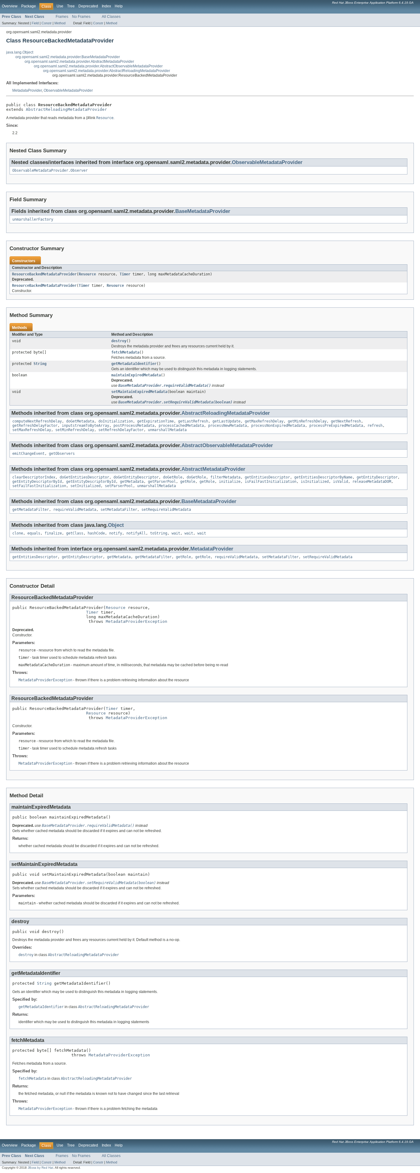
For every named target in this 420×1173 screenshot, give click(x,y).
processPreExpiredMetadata (336, 425)
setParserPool (119, 486)
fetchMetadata (125, 352)
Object (116, 525)
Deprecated (88, 6)
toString (158, 533)
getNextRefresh (346, 421)
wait (176, 533)
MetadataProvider (27, 90)
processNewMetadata (227, 425)
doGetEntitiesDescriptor (84, 477)
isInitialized (315, 481)
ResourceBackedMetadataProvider (44, 274)
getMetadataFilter (30, 509)
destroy (118, 341)
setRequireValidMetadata (166, 509)
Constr (47, 23)
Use (60, 6)
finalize (53, 533)
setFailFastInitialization (39, 486)
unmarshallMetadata (167, 430)
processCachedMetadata (181, 425)
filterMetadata (225, 477)
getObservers (62, 453)
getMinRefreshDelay (307, 421)
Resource (87, 274)
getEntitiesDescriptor (267, 477)
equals (33, 533)
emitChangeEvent (28, 453)
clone (17, 533)
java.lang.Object (19, 52)
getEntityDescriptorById (37, 481)
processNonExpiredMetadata (278, 425)
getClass (74, 533)
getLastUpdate (226, 421)
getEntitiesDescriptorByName (323, 477)
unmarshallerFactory (32, 219)
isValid (340, 481)
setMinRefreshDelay (74, 430)
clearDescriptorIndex (33, 477)
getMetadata (132, 481)
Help (119, 6)
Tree (71, 6)
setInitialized (85, 486)
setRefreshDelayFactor (121, 430)
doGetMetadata (80, 421)
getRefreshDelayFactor (34, 425)
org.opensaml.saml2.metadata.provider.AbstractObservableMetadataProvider (98, 66)
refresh (374, 425)
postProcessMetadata (133, 425)
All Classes (111, 16)
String (40, 364)
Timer (125, 274)
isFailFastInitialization (270, 481)
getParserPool (162, 481)
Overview (10, 6)
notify (115, 533)
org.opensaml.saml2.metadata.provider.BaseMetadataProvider (67, 57)
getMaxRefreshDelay (264, 421)
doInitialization (115, 421)
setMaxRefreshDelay (31, 430)
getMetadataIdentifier (134, 364)
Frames (62, 16)
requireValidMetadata (74, 509)
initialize (229, 481)
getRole (187, 481)
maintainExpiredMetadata (136, 375)
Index (106, 6)
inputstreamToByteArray (85, 425)
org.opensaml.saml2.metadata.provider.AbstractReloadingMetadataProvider (106, 71)
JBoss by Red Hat (40, 1167)
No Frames (81, 16)
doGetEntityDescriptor (136, 477)
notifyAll (136, 533)
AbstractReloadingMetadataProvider (66, 109)
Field (35, 23)
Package (28, 6)
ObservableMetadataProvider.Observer (50, 170)
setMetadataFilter (119, 509)
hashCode (96, 533)
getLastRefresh (193, 421)
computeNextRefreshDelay (37, 421)
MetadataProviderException (136, 621)
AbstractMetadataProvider (213, 469)
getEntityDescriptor (377, 477)
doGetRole (172, 477)
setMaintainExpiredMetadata (139, 392)
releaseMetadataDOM (371, 481)
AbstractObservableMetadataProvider (227, 445)
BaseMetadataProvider (202, 211)
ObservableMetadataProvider (68, 90)
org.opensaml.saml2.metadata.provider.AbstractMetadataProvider (79, 61)
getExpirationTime (155, 421)
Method (59, 23)
